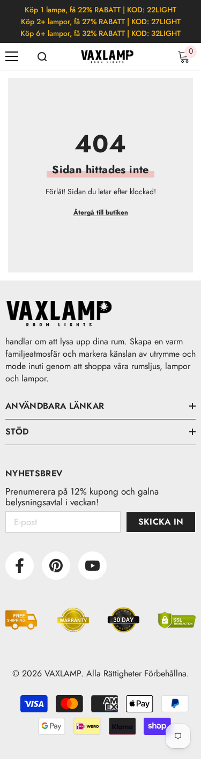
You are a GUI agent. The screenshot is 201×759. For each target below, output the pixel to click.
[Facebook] (19, 565)
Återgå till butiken (100, 212)
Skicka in (161, 521)
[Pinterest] (56, 565)
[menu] (11, 56)
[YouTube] (92, 565)
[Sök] (42, 57)
